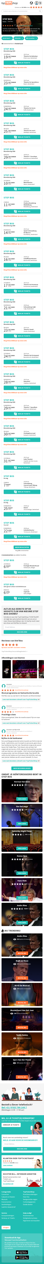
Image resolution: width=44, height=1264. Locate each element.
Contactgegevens (29, 1202)
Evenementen (6, 1202)
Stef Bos (10, 22)
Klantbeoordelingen (30, 1194)
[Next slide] (39, 669)
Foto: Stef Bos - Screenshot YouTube (34, 35)
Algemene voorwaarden (31, 1221)
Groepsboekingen (8, 1216)
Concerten (5, 1194)
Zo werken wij (8, 1184)
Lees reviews (8, 1165)
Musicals (4, 1199)
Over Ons (26, 1197)
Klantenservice (28, 1216)
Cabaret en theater (8, 1197)
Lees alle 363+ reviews (26, 26)
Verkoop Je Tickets (8, 1218)
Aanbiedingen (6, 1204)
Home (4, 22)
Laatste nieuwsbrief (8, 1207)
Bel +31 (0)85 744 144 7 (14, 1107)
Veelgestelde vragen (30, 1199)
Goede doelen (28, 1204)
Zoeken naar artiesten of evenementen (15, 11)
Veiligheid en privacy (30, 1218)
